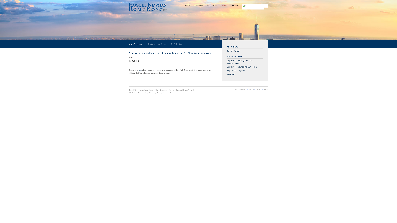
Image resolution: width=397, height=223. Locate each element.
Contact (179, 90)
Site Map (172, 90)
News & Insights (135, 44)
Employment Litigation (236, 70)
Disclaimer (163, 90)
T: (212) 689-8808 (240, 89)
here (140, 70)
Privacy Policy (154, 90)
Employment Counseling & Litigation (242, 67)
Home (131, 90)
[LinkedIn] (257, 89)
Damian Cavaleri (233, 51)
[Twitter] (265, 89)
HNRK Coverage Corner (156, 44)
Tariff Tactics (176, 44)
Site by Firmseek (188, 90)
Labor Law (231, 74)
